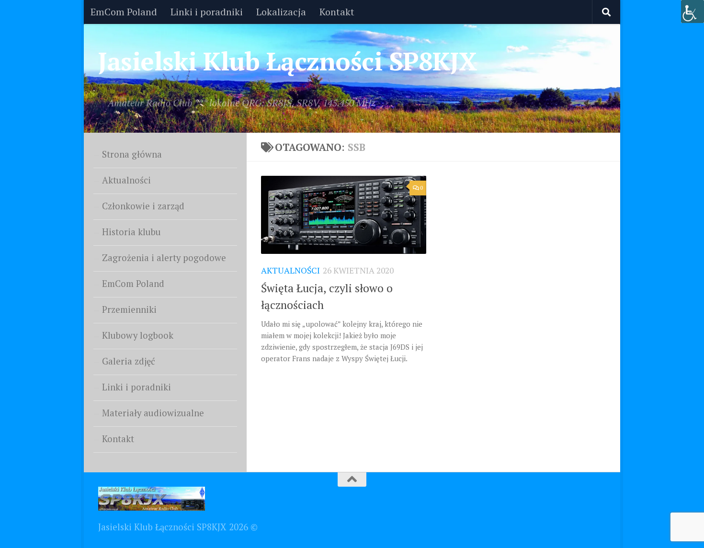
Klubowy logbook (137, 335)
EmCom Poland (124, 11)
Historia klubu (131, 232)
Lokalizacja (281, 11)
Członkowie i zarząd (143, 206)
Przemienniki (129, 309)
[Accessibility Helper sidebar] (692, 11)
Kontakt (336, 11)
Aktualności (290, 270)
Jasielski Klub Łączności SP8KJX (287, 61)
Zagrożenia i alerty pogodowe (164, 257)
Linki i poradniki (206, 11)
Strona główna (132, 154)
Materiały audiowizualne (153, 413)
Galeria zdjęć (128, 361)
